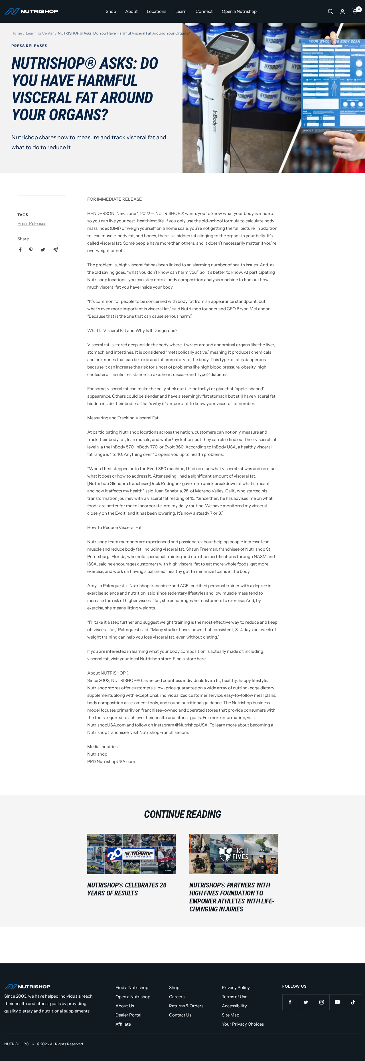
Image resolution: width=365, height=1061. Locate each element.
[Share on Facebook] (20, 249)
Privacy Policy (236, 987)
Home (16, 33)
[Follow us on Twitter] (306, 1002)
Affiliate (123, 1024)
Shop (111, 11)
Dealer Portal (128, 1015)
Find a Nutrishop (131, 987)
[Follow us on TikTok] (353, 1002)
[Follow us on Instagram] (321, 1002)
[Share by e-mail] (55, 249)
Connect (204, 11)
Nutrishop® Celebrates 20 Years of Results (126, 889)
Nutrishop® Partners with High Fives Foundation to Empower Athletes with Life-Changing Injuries (231, 897)
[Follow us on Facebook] (290, 1002)
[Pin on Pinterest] (31, 249)
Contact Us (180, 1015)
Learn (180, 11)
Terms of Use (234, 996)
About (131, 11)
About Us (124, 1005)
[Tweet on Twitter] (43, 249)
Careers (176, 996)
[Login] (342, 11)
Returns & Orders (186, 1005)
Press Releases (29, 45)
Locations (156, 11)
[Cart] (355, 11)
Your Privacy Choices (243, 1024)
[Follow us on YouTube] (337, 1002)
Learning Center (40, 33)
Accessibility (234, 1005)
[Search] (330, 11)
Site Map (230, 1015)
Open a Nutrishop (239, 11)
